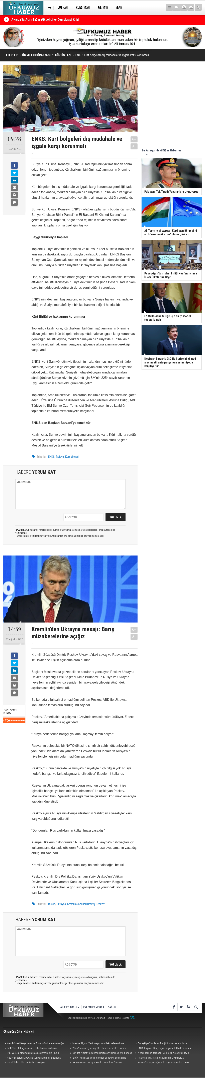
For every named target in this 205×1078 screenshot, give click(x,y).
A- (134, 146)
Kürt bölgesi (72, 456)
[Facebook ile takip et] (173, 1007)
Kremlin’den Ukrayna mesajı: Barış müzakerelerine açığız (35, 1043)
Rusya (51, 904)
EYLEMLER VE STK (93, 1007)
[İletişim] (190, 7)
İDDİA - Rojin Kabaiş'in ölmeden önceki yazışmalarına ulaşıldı (97, 1058)
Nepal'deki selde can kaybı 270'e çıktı (26, 1062)
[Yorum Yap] (14, 202)
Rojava (60, 456)
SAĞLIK (112, 1007)
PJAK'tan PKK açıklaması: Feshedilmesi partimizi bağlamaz (30, 1049)
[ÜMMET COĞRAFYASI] (48, 8)
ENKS (51, 456)
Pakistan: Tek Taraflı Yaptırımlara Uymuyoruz (161, 1057)
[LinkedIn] (14, 180)
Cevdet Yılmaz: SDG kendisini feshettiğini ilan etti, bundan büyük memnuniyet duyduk (100, 1053)
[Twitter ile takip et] (181, 1007)
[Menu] (169, 7)
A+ (134, 139)
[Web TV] (176, 7)
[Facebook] (14, 165)
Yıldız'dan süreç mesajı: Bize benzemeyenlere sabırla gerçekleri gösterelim (98, 1049)
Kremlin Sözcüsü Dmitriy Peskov (86, 904)
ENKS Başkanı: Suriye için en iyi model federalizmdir (164, 1048)
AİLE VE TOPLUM (69, 1007)
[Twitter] (14, 173)
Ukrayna (61, 904)
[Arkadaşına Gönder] (14, 187)
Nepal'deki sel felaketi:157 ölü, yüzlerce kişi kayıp (163, 1052)
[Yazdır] (14, 195)
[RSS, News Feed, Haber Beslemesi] (188, 1007)
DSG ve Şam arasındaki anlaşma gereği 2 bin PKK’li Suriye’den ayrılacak (31, 1053)
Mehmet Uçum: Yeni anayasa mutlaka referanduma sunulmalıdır (96, 1044)
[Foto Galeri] (183, 7)
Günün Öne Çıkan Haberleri (18, 1031)
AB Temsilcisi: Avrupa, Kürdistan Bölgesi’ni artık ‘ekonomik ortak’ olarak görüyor (95, 1063)
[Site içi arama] (198, 7)
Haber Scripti (122, 1017)
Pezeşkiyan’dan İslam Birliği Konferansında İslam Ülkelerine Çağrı (160, 1044)
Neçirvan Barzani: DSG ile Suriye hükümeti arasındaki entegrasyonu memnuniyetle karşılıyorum (32, 1058)
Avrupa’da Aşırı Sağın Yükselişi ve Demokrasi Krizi (45, 19)
